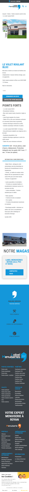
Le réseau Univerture (20, 459)
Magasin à (15, 1)
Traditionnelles (18, 405)
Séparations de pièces (7, 463)
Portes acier (4, 369)
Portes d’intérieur (5, 461)
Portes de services (19, 399)
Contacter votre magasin (13, 100)
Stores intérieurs (5, 465)
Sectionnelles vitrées (20, 403)
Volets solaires (5, 402)
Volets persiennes (5, 396)
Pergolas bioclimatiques (21, 445)
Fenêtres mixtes (19, 379)
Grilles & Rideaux (19, 395)
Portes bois (4, 373)
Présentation (18, 456)
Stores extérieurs (19, 447)
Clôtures (3, 434)
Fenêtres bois (18, 377)
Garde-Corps (18, 437)
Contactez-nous (13, 272)
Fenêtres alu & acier (20, 373)
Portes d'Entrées (7, 367)
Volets (8, 14)
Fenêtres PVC (18, 381)
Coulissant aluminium (20, 369)
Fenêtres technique (20, 383)
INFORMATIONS (20, 454)
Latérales (17, 397)
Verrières (3, 467)
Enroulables (18, 393)
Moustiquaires (18, 441)
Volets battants (5, 390)
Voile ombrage (18, 449)
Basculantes (18, 391)
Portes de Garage (18, 388)
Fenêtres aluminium (20, 375)
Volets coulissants (6, 394)
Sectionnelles (18, 401)
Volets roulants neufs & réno (19, 14)
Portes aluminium (5, 371)
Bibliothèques (4, 457)
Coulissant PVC (19, 371)
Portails (4, 431)
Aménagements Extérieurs (20, 432)
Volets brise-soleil (5, 392)
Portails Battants (5, 446)
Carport (17, 435)
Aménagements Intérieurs (6, 454)
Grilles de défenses (20, 439)
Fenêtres (18, 367)
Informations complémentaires (14, 159)
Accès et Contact (19, 461)
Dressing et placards (6, 459)
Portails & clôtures (6, 444)
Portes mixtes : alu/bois (7, 375)
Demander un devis (12, 96)
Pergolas (17, 443)
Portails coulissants (6, 448)
